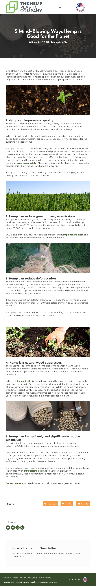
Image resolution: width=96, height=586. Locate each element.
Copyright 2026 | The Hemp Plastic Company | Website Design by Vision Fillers (30, 582)
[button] (60, 7)
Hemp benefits (60, 42)
